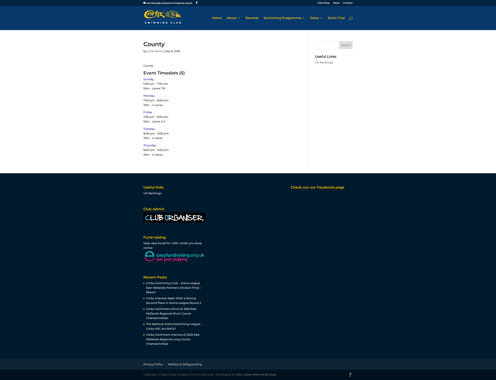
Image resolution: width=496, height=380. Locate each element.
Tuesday (149, 129)
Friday (147, 112)
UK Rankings (324, 62)
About (232, 18)
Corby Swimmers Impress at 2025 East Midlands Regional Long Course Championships (173, 339)
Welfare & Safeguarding (185, 364)
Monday (149, 95)
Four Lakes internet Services (256, 374)
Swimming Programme (282, 18)
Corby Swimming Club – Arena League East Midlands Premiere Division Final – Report (173, 287)
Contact (348, 3)
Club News (155, 51)
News (336, 3)
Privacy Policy (153, 364)
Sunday (148, 79)
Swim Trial (336, 18)
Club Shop (323, 3)
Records (251, 18)
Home (217, 18)
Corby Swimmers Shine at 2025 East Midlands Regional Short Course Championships (171, 313)
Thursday (149, 145)
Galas (314, 18)
